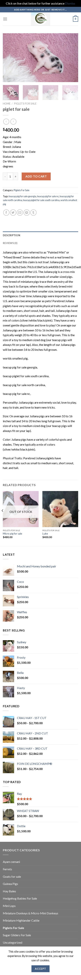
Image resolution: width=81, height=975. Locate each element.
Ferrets (7, 869)
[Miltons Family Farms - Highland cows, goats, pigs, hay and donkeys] (40, 19)
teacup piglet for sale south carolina (41, 200)
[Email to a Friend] (20, 212)
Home (6, 103)
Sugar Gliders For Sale (17, 935)
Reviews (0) (10, 243)
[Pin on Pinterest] (27, 212)
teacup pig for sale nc (48, 196)
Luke (45, 533)
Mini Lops (9, 906)
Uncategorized (12, 942)
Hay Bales (9, 891)
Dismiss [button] (70, 3)
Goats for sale (12, 876)
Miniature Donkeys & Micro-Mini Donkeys (30, 913)
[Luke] (60, 509)
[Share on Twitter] (13, 212)
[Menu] (5, 19)
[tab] (40, 235)
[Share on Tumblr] (33, 212)
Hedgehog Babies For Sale (20, 898)
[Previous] (9, 57)
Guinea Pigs (10, 883)
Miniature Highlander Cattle (21, 920)
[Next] (72, 57)
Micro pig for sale (12, 533)
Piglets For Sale (25, 103)
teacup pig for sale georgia (22, 196)
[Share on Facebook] (6, 212)
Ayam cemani (11, 861)
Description (11, 235)
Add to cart (36, 176)
